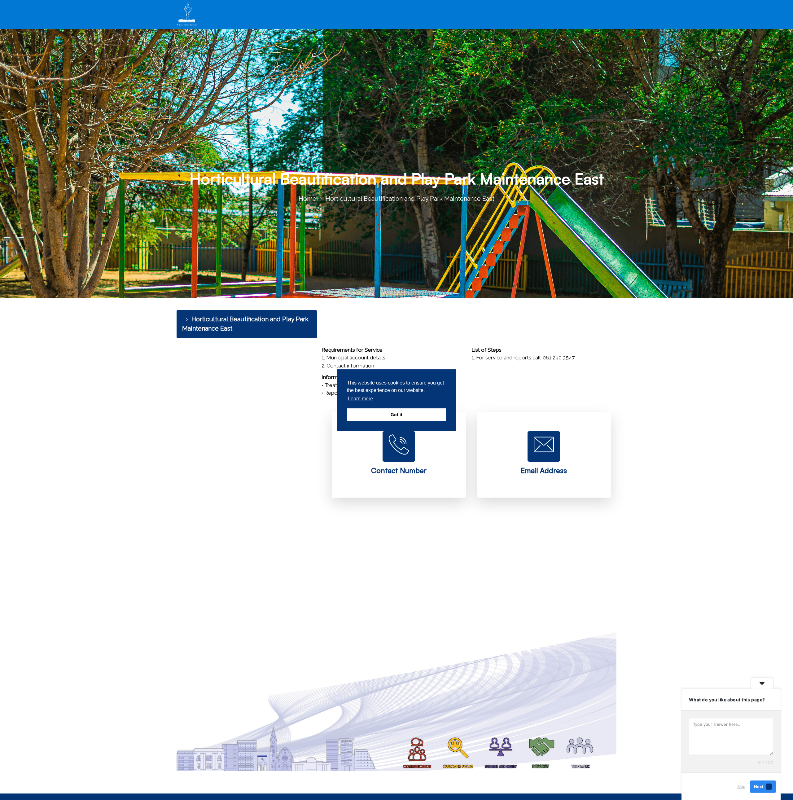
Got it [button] (396, 414)
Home (307, 198)
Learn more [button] (360, 398)
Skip (741, 786)
